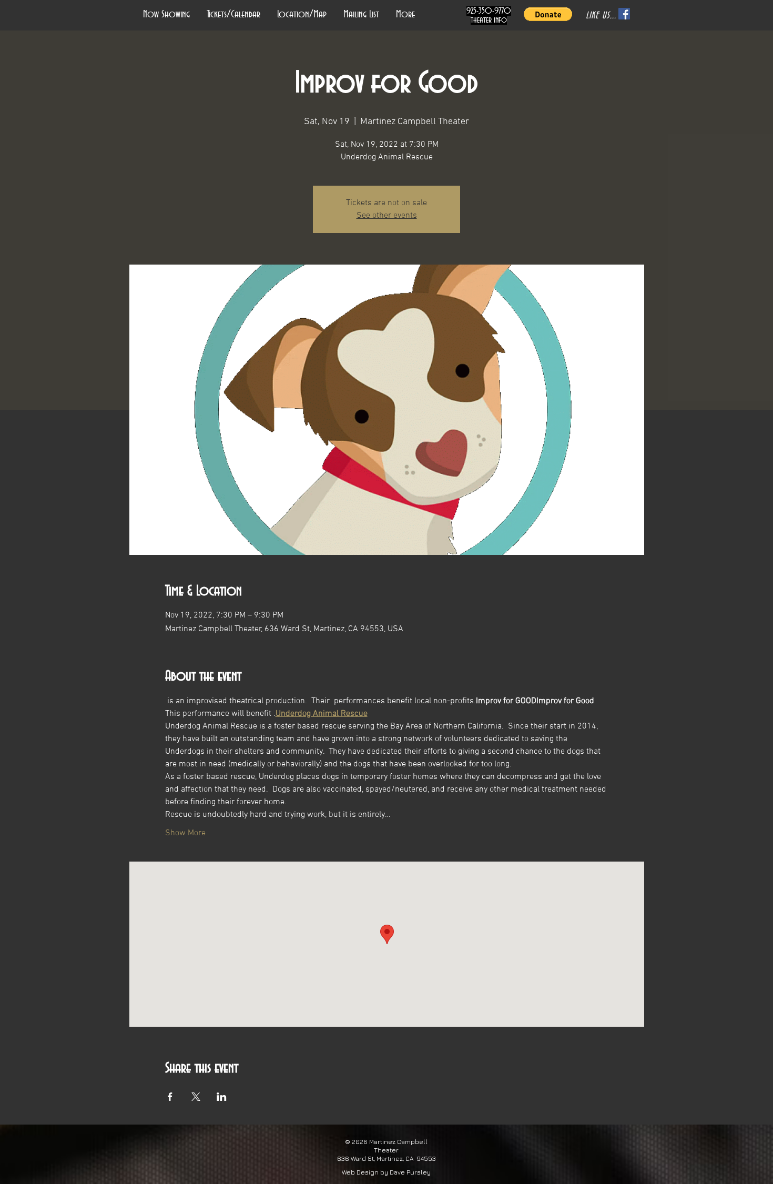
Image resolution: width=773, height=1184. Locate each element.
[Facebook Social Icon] (624, 13)
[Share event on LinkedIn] (222, 1096)
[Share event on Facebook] (170, 1096)
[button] (548, 14)
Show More (185, 833)
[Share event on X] (196, 1096)
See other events (387, 215)
